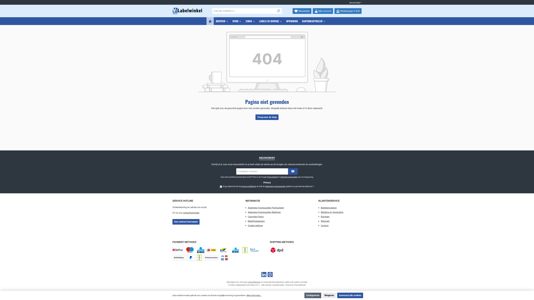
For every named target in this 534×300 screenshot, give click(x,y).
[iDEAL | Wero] (211, 250)
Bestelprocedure (329, 208)
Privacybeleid (272, 177)
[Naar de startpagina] (187, 11)
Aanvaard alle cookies (350, 295)
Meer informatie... (254, 295)
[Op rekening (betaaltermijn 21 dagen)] (199, 258)
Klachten (325, 216)
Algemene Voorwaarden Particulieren (266, 208)
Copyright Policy (256, 216)
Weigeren (329, 295)
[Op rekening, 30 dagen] (245, 250)
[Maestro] (190, 250)
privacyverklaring (248, 186)
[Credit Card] (225, 258)
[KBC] (235, 250)
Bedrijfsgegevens (256, 221)
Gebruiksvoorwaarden (289, 177)
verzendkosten (254, 282)
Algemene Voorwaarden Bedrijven (264, 212)
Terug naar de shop (267, 117)
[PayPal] (191, 258)
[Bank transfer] (254, 250)
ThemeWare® (300, 285)
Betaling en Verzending (332, 212)
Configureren (312, 295)
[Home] (210, 21)
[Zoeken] (278, 11)
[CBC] (201, 250)
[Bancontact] (223, 250)
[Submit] (293, 171)
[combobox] (243, 11)
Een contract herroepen (186, 221)
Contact (324, 225)
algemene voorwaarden (275, 186)
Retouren (325, 221)
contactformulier (191, 213)
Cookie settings (255, 225)
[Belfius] (177, 250)
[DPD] (277, 250)
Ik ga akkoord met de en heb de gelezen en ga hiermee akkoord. (268, 186)
